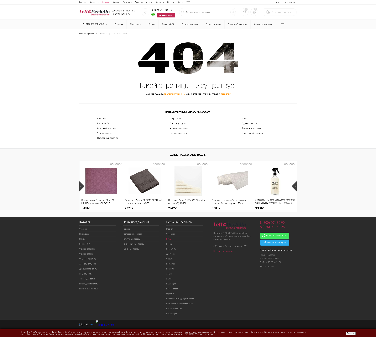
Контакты (160, 2)
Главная (82, 2)
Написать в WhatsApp (276, 235)
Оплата (149, 2)
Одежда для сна (249, 123)
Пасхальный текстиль (107, 138)
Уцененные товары (131, 249)
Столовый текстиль (106, 128)
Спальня (101, 118)
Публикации (171, 314)
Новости (170, 2)
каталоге (225, 94)
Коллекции (171, 284)
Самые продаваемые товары (188, 154)
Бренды (116, 2)
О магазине (94, 2)
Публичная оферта (174, 309)
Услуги (169, 279)
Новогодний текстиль (252, 133)
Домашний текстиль (251, 128)
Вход (278, 2)
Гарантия (170, 294)
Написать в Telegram (276, 242)
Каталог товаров (94, 24)
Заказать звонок (166, 15)
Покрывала (175, 118)
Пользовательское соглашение (180, 304)
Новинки (126, 229)
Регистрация (289, 2)
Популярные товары (132, 239)
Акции (180, 2)
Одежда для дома (178, 123)
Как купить (126, 2)
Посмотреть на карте (223, 251)
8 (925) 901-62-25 (272, 227)
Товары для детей (178, 133)
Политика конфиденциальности (180, 299)
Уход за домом (104, 133)
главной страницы (174, 94)
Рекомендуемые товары (133, 244)
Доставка (139, 2)
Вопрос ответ (172, 289)
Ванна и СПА (103, 123)
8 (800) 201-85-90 (161, 9)
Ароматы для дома (179, 128)
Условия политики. (204, 334)
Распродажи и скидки (132, 234)
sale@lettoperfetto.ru (280, 250)
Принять (350, 333)
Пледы (245, 118)
